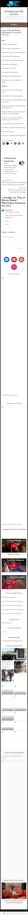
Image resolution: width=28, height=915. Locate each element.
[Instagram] (14, 267)
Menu (15, 25)
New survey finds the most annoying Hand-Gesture (17, 190)
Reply (7, 224)
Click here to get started (9, 395)
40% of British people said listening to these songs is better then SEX (14, 182)
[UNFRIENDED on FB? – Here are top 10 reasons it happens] (8, 665)
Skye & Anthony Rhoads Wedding (12, 601)
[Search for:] (14, 631)
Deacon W (8, 210)
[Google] (21, 259)
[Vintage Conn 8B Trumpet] (20, 667)
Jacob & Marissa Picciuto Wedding (13, 609)
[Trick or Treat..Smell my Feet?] (8, 675)
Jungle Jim (5, 36)
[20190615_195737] (20, 654)
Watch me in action (14, 554)
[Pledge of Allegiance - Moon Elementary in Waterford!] (8, 654)
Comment (19, 248)
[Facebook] (6, 259)
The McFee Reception (8, 597)
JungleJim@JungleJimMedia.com (12, 641)
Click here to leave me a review (12, 524)
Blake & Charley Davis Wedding (12, 605)
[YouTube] (14, 259)
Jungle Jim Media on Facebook (14, 529)
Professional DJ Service (14, 13)
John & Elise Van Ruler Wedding (12, 613)
